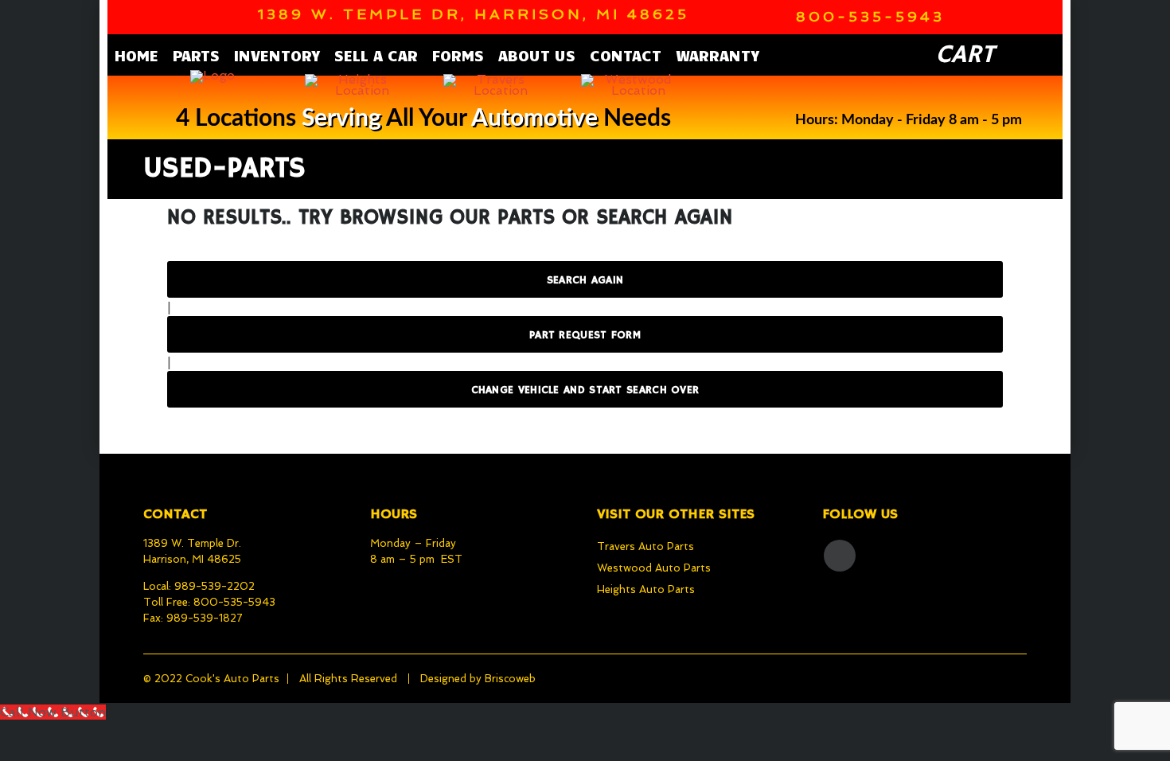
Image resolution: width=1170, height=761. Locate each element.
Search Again (585, 280)
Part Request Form (585, 335)
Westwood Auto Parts (654, 568)
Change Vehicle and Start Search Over (585, 390)
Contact (625, 54)
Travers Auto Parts (645, 546)
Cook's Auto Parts (232, 679)
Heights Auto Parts (646, 589)
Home (136, 54)
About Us (536, 54)
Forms (458, 54)
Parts (196, 54)
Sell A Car (376, 54)
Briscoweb (510, 679)
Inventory (277, 54)
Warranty (717, 54)
